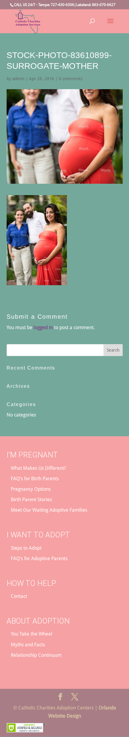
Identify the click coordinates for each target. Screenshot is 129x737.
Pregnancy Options (31, 489)
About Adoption (38, 621)
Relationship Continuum (36, 655)
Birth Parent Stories (31, 499)
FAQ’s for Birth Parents (35, 478)
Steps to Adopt (26, 548)
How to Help (31, 583)
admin (18, 78)
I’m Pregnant (32, 455)
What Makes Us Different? (38, 468)
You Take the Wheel (31, 634)
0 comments (70, 78)
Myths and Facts (28, 645)
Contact (19, 596)
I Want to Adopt (38, 535)
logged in (43, 327)
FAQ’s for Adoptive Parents (39, 558)
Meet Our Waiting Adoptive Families (49, 510)
